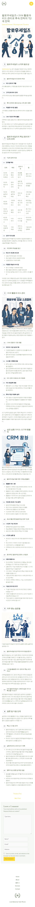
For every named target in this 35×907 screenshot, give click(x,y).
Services (17, 886)
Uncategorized (18, 24)
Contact (17, 889)
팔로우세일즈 (6, 69)
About (17, 880)
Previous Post (17, 793)
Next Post (17, 798)
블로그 (18, 883)
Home (17, 876)
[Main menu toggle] (31, 4)
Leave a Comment (7, 24)
